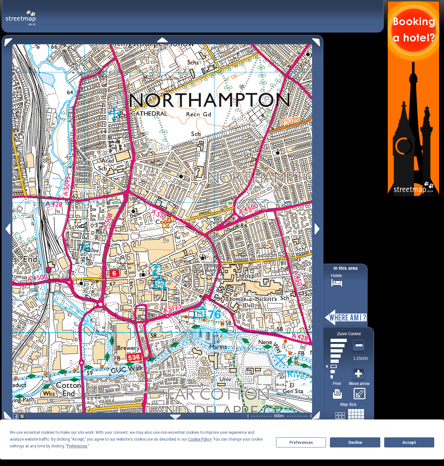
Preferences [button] (77, 446)
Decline (355, 442)
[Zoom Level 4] (336, 361)
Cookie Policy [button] (199, 439)
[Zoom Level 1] (336, 376)
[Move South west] (7, 415)
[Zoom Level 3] (336, 366)
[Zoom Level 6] (336, 350)
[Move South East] (317, 415)
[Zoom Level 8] (336, 340)
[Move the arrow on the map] (359, 391)
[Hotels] (336, 282)
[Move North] (162, 39)
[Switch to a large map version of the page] (349, 416)
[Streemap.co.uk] (20, 14)
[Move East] (318, 229)
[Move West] (7, 229)
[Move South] (175, 417)
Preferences (301, 442)
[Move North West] (7, 40)
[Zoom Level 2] (336, 371)
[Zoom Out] (359, 345)
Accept (409, 442)
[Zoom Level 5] (336, 356)
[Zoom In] (359, 374)
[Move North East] (317, 40)
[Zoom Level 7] (336, 345)
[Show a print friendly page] (337, 391)
